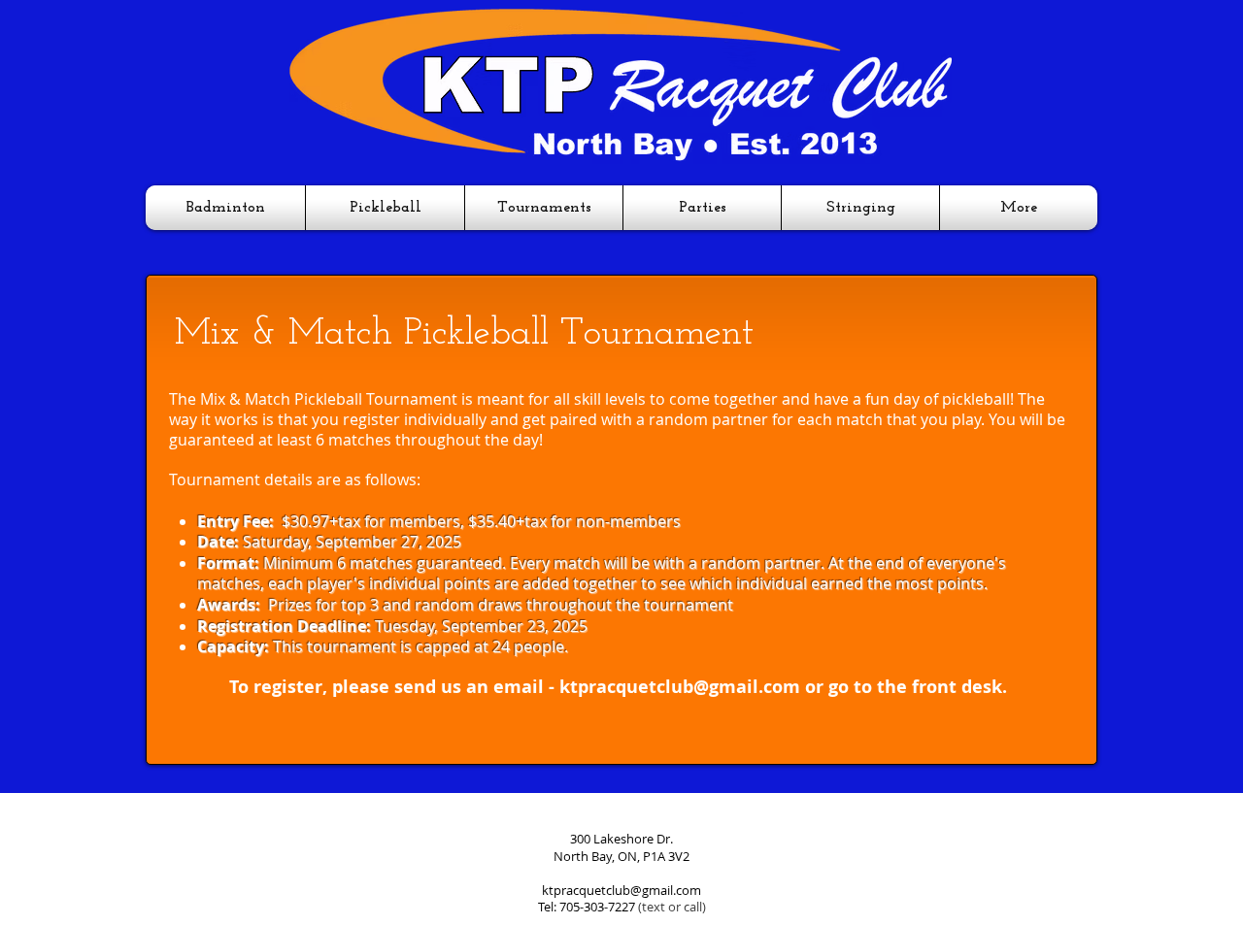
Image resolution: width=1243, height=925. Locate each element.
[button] (225, 207)
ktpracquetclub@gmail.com (679, 687)
